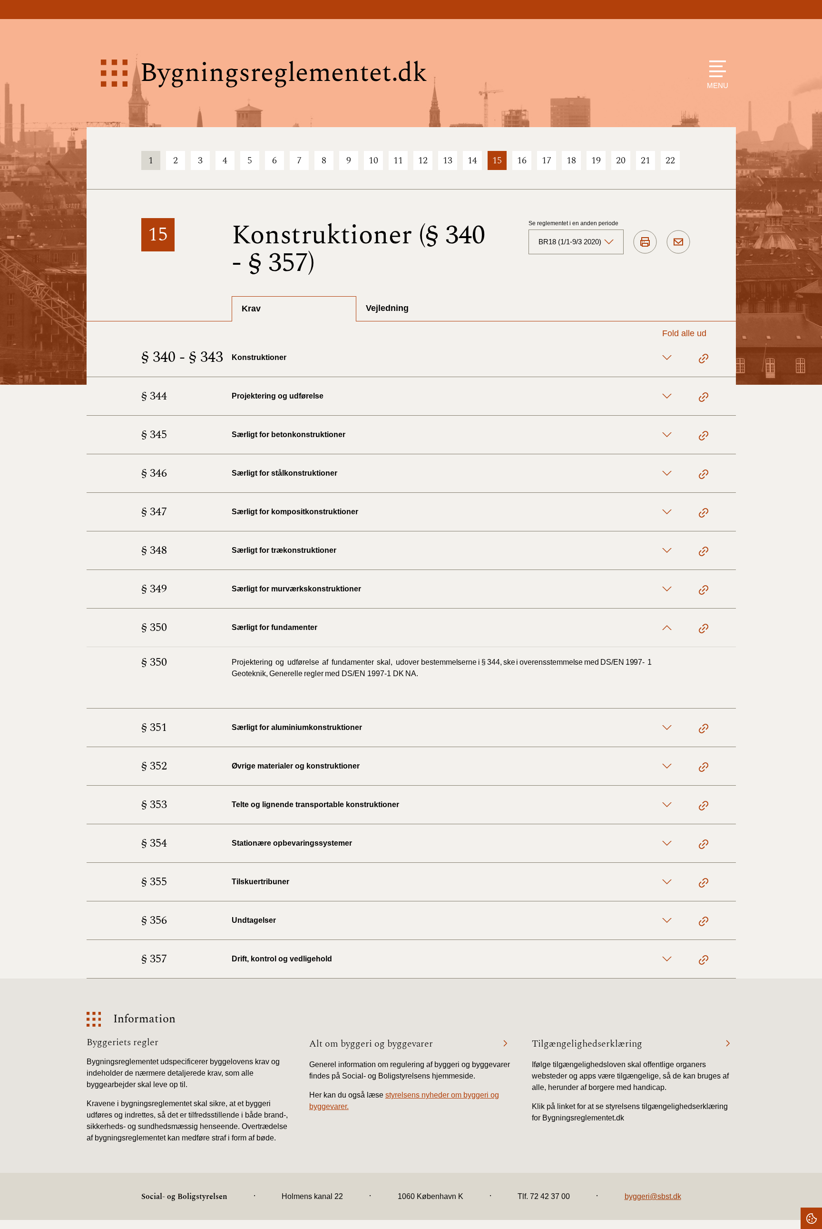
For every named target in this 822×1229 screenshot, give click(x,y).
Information (144, 1019)
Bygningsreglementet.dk (283, 73)
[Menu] (715, 68)
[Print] (645, 242)
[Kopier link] (703, 360)
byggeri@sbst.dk (653, 1196)
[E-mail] (678, 242)
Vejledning (387, 308)
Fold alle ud (684, 333)
